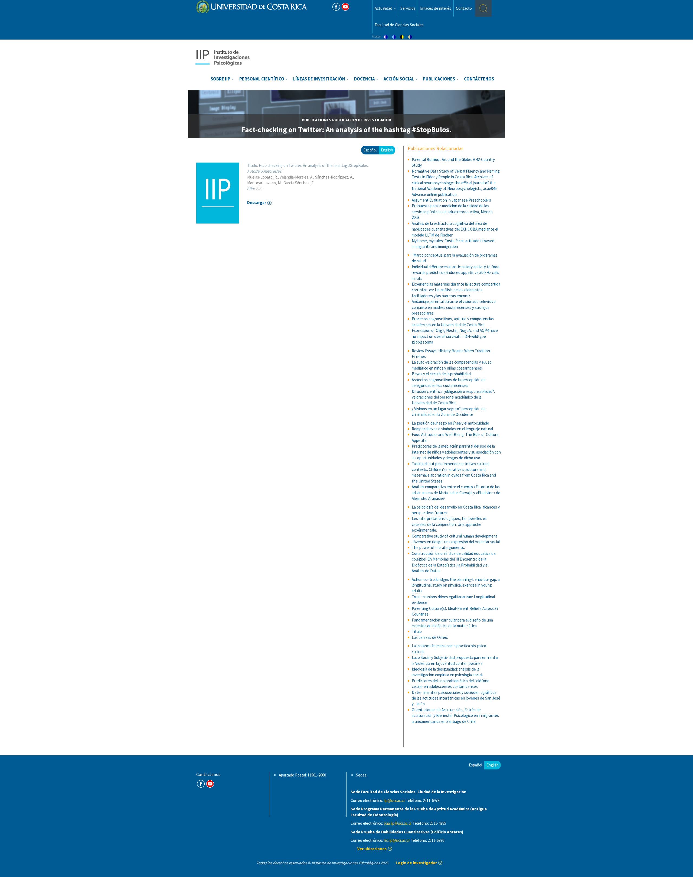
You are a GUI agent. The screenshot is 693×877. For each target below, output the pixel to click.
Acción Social (399, 79)
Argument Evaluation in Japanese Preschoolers (451, 200)
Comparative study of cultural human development (454, 536)
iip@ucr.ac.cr (394, 800)
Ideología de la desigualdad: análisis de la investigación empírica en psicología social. (447, 671)
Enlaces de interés (435, 8)
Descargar (256, 202)
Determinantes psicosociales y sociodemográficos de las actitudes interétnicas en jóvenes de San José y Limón (456, 698)
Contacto (464, 8)
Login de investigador (416, 862)
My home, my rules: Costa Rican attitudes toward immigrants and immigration (453, 243)
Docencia (364, 79)
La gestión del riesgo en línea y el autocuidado (450, 423)
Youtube (345, 7)
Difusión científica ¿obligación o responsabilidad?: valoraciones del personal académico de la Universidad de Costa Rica (453, 397)
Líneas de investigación (319, 79)
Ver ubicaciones (372, 848)
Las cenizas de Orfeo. (430, 637)
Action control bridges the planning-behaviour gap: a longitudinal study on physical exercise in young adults (456, 585)
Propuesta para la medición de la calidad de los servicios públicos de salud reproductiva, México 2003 (452, 211)
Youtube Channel (210, 784)
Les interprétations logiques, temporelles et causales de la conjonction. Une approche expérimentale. (449, 524)
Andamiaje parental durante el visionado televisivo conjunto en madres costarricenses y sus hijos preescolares (454, 307)
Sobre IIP (221, 79)
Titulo (417, 631)
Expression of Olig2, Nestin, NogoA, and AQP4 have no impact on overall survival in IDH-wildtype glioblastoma (455, 336)
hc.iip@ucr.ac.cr (397, 840)
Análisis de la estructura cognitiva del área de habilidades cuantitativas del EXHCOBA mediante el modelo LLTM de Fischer (455, 229)
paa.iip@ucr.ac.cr (398, 823)
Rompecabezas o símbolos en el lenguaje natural (452, 428)
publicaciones (316, 119)
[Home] (222, 57)
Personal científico (262, 79)
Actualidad (384, 8)
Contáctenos (479, 79)
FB (336, 7)
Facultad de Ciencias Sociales (399, 24)
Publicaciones (439, 79)
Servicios (408, 8)
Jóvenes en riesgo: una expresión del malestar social (456, 541)
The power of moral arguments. (438, 547)
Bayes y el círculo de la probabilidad (441, 373)
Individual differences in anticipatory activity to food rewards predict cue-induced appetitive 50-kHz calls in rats (455, 272)
